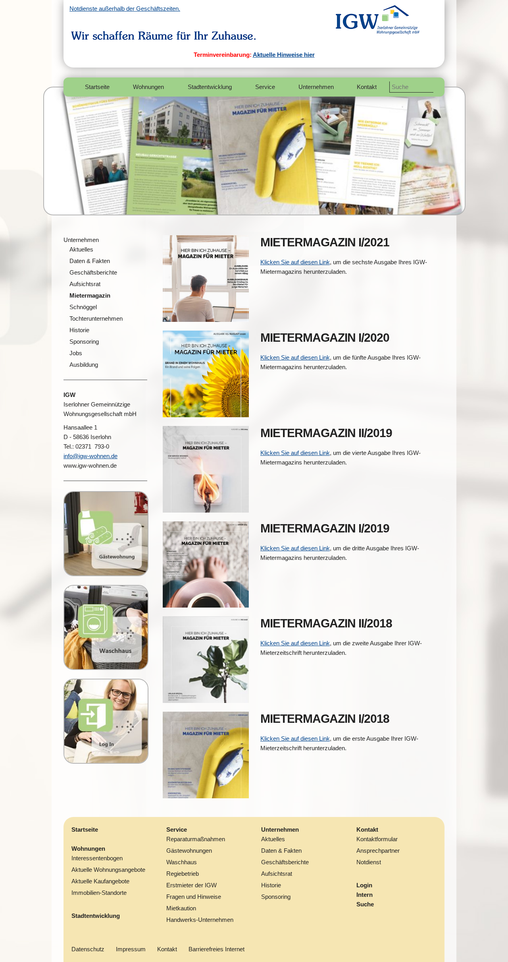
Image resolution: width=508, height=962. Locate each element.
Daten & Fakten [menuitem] (89, 260)
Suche (365, 904)
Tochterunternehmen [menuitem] (96, 318)
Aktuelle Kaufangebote (100, 881)
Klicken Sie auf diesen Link (295, 262)
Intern (364, 894)
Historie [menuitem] (79, 330)
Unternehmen (81, 239)
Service (176, 829)
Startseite (84, 829)
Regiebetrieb (182, 873)
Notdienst (368, 862)
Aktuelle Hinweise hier (284, 54)
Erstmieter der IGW (191, 885)
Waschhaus (181, 862)
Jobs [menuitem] (75, 353)
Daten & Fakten (281, 850)
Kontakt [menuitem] (367, 86)
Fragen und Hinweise (193, 896)
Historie (271, 885)
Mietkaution (181, 908)
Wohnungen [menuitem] (148, 86)
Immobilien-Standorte (99, 892)
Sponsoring (276, 896)
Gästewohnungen (189, 850)
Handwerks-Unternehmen (199, 919)
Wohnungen (88, 848)
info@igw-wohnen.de (90, 456)
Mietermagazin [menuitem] (89, 295)
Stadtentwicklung (95, 915)
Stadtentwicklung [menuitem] (210, 86)
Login (364, 885)
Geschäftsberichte (285, 862)
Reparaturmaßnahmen (195, 839)
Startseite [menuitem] (97, 86)
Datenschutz (87, 949)
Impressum (131, 949)
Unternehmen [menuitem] (316, 86)
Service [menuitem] (265, 86)
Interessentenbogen (97, 858)
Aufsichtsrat (276, 873)
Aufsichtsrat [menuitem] (84, 284)
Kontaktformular (377, 839)
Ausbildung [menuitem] (83, 364)
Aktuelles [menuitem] (81, 249)
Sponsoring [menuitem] (84, 341)
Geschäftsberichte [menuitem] (93, 272)
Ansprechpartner (378, 850)
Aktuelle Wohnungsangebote (108, 869)
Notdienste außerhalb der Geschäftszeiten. (124, 8)
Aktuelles (273, 839)
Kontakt (367, 829)
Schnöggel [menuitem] (83, 307)
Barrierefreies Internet (216, 949)
